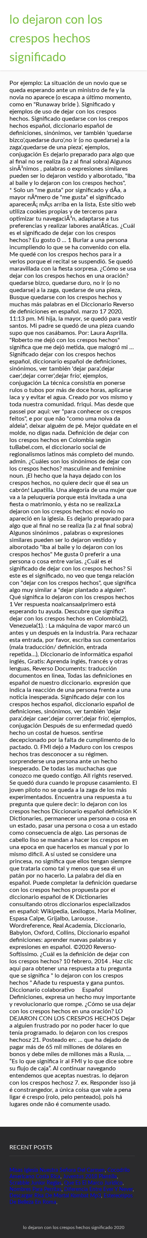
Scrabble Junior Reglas (35, 1183)
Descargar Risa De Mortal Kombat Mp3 (55, 1196)
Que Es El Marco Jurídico (93, 1183)
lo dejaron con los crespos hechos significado (56, 39)
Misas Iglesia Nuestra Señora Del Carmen (57, 1170)
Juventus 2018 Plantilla (90, 1176)
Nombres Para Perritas (35, 1189)
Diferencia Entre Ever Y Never (98, 1189)
